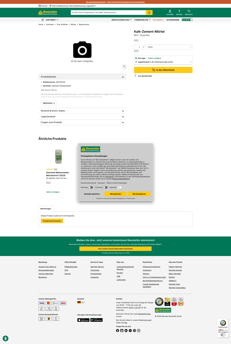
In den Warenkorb (165, 70)
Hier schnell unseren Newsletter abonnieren (115, 249)
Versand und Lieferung (47, 267)
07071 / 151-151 (135, 308)
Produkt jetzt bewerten (52, 221)
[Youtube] (121, 331)
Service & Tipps (97, 262)
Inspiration (95, 277)
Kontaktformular (144, 314)
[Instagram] (138, 331)
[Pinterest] (134, 331)
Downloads (95, 270)
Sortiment (51, 20)
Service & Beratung (120, 20)
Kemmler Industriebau (177, 288)
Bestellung (42, 262)
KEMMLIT (172, 281)
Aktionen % (158, 20)
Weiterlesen (47, 103)
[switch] (223, 334)
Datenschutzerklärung (151, 267)
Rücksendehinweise (46, 270)
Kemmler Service (97, 267)
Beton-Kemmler (175, 274)
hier (125, 323)
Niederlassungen (71, 267)
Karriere (120, 273)
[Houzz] (126, 331)
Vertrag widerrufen (45, 274)
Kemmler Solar (174, 284)
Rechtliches (147, 262)
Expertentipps (96, 274)
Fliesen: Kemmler (175, 267)
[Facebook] (117, 331)
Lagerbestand (48, 116)
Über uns (120, 262)
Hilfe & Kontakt (70, 262)
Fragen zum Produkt (51, 122)
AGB (118, 276)
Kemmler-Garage (175, 270)
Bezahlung (42, 277)
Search (149, 12)
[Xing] (130, 331)
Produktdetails (48, 76)
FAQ (66, 270)
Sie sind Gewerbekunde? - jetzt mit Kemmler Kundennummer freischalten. (115, 2)
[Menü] (227, 320)
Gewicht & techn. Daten (53, 110)
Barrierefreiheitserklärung (153, 281)
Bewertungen (45, 209)
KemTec (172, 277)
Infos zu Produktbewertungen (154, 277)
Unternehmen (172, 20)
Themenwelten (141, 20)
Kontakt (68, 274)
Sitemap (146, 274)
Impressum (147, 270)
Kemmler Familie (175, 262)
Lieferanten (121, 280)
